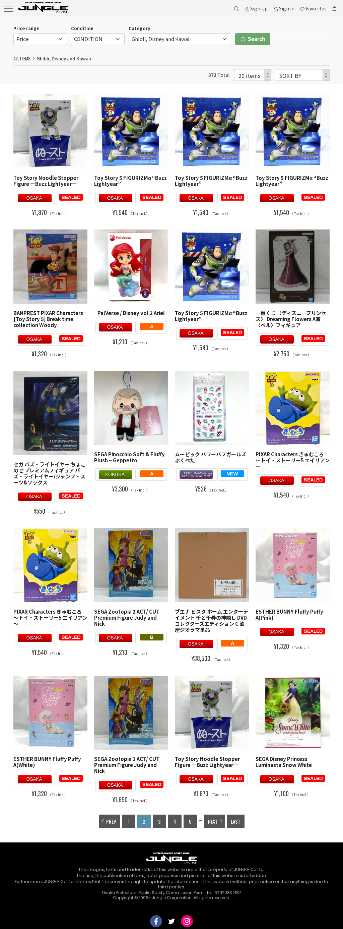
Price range (26, 28)
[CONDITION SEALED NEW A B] (98, 39)
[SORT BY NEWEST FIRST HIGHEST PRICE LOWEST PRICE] (302, 75)
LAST (236, 821)
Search (256, 38)
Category (139, 28)
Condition (82, 28)
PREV (111, 821)
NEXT (213, 821)
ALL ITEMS (21, 58)
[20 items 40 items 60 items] (252, 75)
